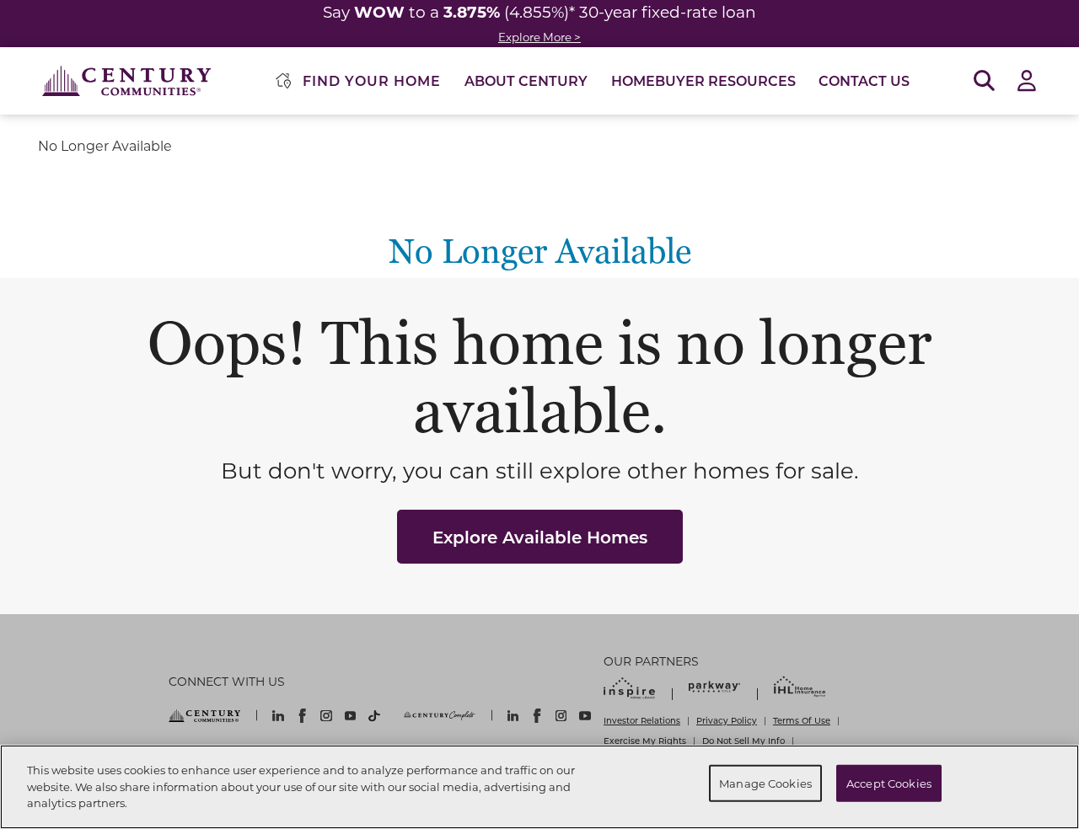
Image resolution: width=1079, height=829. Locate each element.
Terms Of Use (801, 720)
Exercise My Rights (645, 740)
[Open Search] (984, 81)
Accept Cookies (888, 783)
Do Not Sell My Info (743, 740)
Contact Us (864, 80)
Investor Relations (642, 720)
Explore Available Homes (539, 537)
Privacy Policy (726, 720)
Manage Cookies (765, 783)
